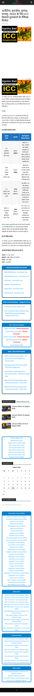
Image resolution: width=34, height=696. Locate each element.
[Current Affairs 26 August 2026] (6, 408)
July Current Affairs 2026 (16, 445)
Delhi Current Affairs (16, 528)
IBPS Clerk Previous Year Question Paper (16, 604)
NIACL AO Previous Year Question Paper (16, 663)
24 (4, 488)
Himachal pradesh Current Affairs (16, 538)
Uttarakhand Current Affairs (16, 582)
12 (13, 481)
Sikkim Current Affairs (17, 570)
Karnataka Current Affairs (17, 545)
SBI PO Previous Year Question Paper (16, 595)
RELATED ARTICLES (8, 401)
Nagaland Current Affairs (16, 561)
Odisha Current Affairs (17, 563)
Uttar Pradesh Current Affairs (16, 580)
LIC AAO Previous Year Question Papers (16, 639)
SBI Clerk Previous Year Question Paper (16, 597)
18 (8, 484)
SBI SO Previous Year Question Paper (16, 600)
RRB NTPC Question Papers (16, 676)
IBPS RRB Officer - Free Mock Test (16, 272)
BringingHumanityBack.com (13, 505)
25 (8, 488)
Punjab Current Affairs (17, 566)
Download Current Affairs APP (15, 307)
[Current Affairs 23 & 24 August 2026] (6, 426)
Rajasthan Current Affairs (16, 568)
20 (17, 484)
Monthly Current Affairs (16, 457)
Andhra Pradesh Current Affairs (16, 517)
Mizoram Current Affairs (16, 559)
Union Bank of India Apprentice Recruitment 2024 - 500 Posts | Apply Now (17, 374)
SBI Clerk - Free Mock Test (13, 280)
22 (25, 484)
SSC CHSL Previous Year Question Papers (16, 678)
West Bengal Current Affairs (16, 585)
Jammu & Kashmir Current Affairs (16, 540)
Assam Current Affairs (16, 521)
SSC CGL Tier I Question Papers (16, 680)
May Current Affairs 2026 (16, 450)
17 (4, 484)
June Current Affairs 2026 (16, 447)
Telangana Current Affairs (17, 575)
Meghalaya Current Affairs (16, 556)
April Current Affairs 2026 (17, 452)
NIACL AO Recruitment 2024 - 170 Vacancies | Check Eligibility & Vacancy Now (16, 358)
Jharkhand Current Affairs (16, 542)
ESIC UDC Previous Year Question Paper (16, 660)
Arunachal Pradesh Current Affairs (16, 519)
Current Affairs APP (16, 438)
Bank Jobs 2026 (17, 328)
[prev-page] (3, 432)
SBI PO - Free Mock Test (13, 284)
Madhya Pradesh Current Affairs (17, 552)
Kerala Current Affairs (16, 547)
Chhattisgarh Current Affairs (16, 526)
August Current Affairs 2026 (16, 443)
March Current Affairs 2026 (16, 454)
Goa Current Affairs (17, 531)
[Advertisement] (17, 62)
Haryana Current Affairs (16, 535)
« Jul (3, 494)
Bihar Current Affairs (16, 524)
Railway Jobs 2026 (16, 337)
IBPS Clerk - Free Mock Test (14, 289)
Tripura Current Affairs (16, 578)
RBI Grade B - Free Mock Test (14, 293)
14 (21, 481)
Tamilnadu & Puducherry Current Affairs (16, 573)
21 (21, 484)
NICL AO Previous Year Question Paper (16, 649)
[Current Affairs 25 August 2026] (6, 417)
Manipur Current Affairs (16, 554)
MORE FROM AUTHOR (22, 401)
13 (17, 481)
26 (13, 488)
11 (8, 481)
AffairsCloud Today (17, 440)
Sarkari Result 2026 (16, 345)
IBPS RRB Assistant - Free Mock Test (17, 276)
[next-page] (6, 432)
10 (4, 481)
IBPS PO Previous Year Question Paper (17, 602)
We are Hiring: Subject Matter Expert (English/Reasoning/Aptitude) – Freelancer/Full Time (17, 313)
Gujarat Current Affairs (16, 533)
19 (13, 484)
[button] (3, 2)
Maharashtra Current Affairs (16, 549)
